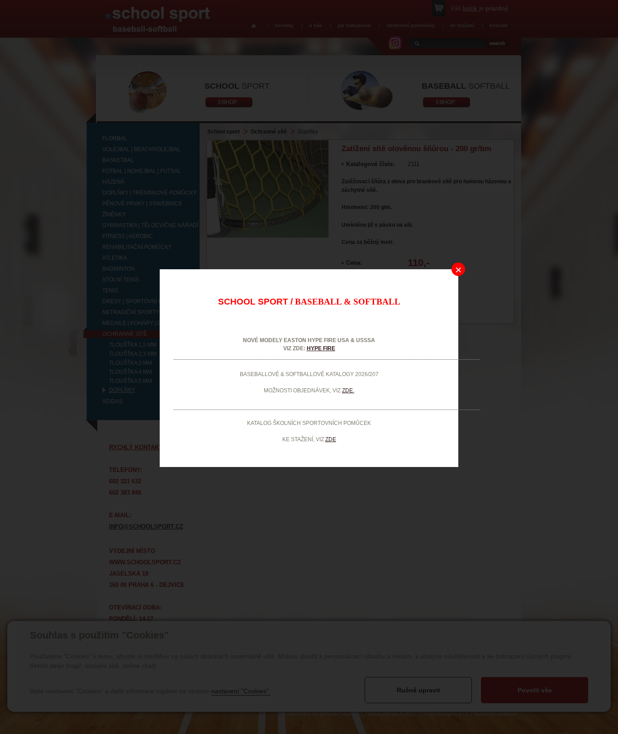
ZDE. (348, 390)
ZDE (330, 439)
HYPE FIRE (321, 348)
